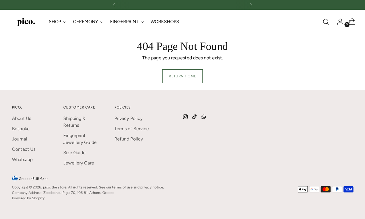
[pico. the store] (26, 21)
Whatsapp (22, 159)
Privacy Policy (128, 118)
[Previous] (114, 5)
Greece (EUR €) (31, 178)
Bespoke (21, 128)
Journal (19, 139)
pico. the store (54, 187)
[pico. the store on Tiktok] (195, 118)
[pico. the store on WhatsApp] (204, 118)
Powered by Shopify (28, 198)
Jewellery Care (78, 163)
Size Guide (74, 152)
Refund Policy (128, 139)
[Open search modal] (326, 21)
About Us (21, 118)
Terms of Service (131, 128)
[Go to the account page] (338, 21)
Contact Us (23, 149)
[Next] (251, 5)
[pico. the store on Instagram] (185, 118)
